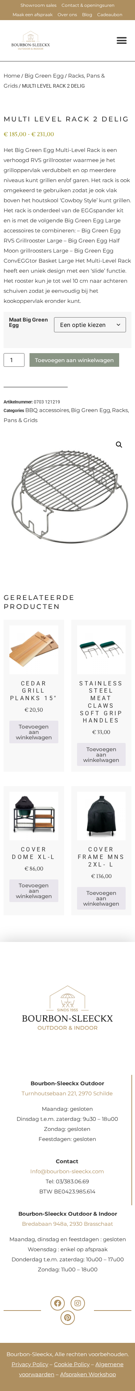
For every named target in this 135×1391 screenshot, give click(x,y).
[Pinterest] (67, 1318)
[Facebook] (57, 1303)
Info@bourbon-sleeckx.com (67, 1171)
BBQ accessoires (47, 410)
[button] (121, 40)
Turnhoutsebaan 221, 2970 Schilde (67, 1093)
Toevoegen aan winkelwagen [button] (34, 732)
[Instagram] (78, 1303)
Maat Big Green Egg (28, 322)
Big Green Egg (44, 75)
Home (12, 75)
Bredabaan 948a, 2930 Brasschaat (67, 1223)
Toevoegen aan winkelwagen (74, 360)
